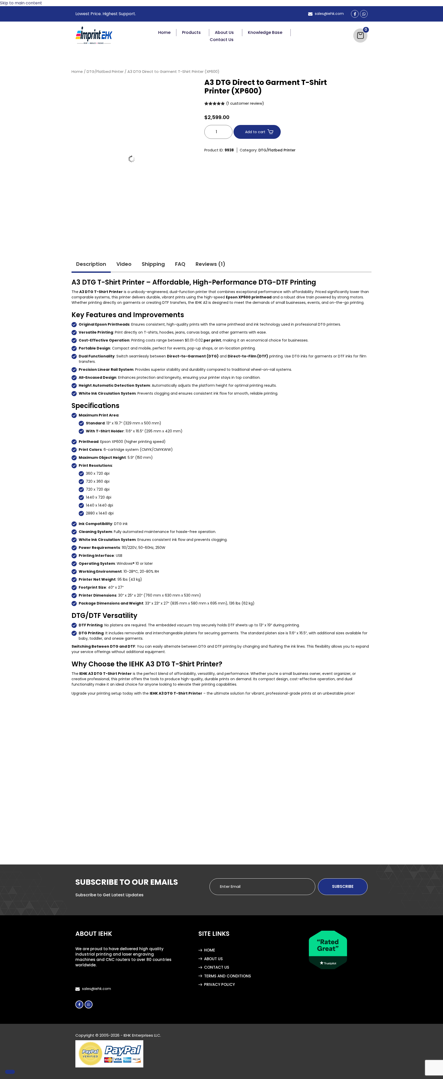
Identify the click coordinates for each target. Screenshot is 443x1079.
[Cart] (360, 35)
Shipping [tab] (153, 264)
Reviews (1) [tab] (210, 264)
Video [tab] (124, 264)
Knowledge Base (265, 32)
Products (191, 32)
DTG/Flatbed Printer (105, 71)
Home (164, 32)
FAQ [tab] (180, 264)
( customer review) (245, 103)
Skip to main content (21, 3)
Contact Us (222, 40)
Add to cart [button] (104, 830)
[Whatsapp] (89, 1004)
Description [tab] (91, 264)
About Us (224, 32)
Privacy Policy (219, 984)
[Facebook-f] (79, 1004)
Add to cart (255, 131)
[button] (192, 32)
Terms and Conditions (227, 976)
